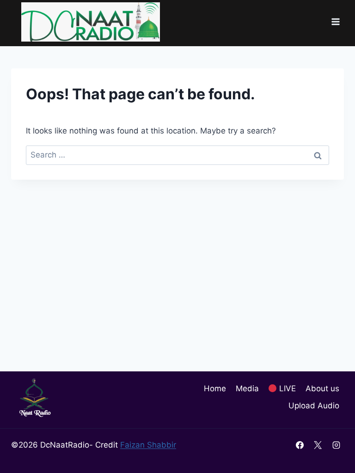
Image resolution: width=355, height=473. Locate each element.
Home (215, 388)
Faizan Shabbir (148, 444)
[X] (318, 445)
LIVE (286, 388)
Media (247, 388)
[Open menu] (335, 22)
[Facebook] (300, 445)
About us (322, 388)
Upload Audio (313, 405)
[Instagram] (336, 445)
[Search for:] (177, 154)
